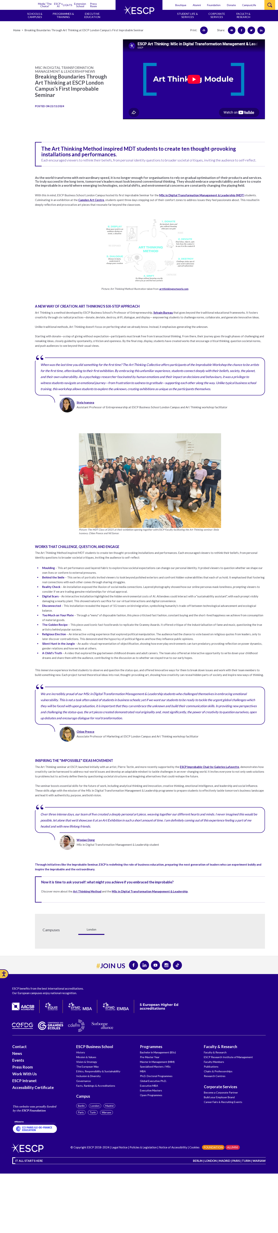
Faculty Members (214, 1061)
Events (18, 1060)
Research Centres (214, 1076)
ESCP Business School (94, 1046)
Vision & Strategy (86, 1061)
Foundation (214, 5)
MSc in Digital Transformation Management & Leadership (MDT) (201, 195)
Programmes (151, 1046)
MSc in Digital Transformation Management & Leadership (150, 891)
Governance (83, 1081)
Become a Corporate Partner (221, 1092)
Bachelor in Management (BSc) (158, 1052)
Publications (211, 1066)
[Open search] (269, 5)
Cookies (194, 1147)
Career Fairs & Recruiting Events (223, 1102)
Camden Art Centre (91, 200)
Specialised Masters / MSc (155, 1066)
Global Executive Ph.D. (153, 1081)
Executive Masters (151, 1090)
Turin (93, 1112)
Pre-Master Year (149, 1057)
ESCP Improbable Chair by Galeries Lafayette (209, 766)
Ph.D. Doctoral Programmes (156, 1076)
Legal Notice (119, 1147)
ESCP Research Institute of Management (228, 1057)
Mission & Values (86, 1057)
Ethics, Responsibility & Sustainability (98, 1071)
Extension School (80, 5)
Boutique (180, 5)
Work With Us (24, 1074)
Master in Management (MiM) (157, 1061)
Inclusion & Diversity (88, 1076)
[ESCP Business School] (139, 10)
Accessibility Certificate (33, 1087)
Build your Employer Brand (219, 1097)
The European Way (87, 1066)
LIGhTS (67, 5)
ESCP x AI (58, 5)
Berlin (81, 1105)
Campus (83, 1096)
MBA (143, 1071)
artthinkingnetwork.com (173, 288)
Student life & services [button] (187, 15)
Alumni (197, 5)
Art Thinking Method (87, 891)
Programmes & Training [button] (63, 15)
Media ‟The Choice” (45, 5)
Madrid (109, 1105)
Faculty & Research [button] (243, 15)
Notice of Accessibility (172, 1147)
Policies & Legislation (143, 1147)
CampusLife (249, 5)
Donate (231, 5)
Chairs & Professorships (218, 1071)
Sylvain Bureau (163, 312)
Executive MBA (149, 1085)
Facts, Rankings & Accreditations (95, 1085)
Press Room (93, 5)
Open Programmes (151, 1095)
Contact (19, 1046)
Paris (81, 1112)
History (80, 1052)
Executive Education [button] (92, 15)
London (95, 1105)
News (17, 1053)
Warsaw (106, 1112)
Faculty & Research (220, 1046)
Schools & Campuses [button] (34, 15)
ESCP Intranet (24, 1080)
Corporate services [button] (216, 15)
